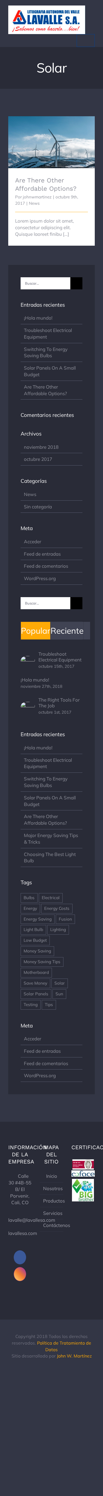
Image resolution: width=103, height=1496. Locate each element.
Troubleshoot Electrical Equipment (60, 657)
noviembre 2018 (41, 447)
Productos (51, 1201)
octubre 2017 (38, 459)
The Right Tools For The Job (59, 702)
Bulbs (29, 897)
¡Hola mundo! (38, 318)
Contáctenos (51, 1225)
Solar (59, 983)
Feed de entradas (42, 554)
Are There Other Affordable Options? (51, 125)
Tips (49, 1004)
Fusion (65, 919)
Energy (30, 908)
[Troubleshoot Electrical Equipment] (28, 659)
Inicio (51, 1176)
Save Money (35, 983)
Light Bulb (33, 929)
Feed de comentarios (46, 566)
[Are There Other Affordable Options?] (51, 142)
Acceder (32, 541)
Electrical (51, 897)
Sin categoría (38, 506)
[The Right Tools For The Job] (28, 705)
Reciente (67, 630)
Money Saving (37, 951)
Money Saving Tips (42, 961)
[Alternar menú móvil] (86, 40)
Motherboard (36, 972)
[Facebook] (20, 1257)
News (34, 203)
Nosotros (51, 1188)
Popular (35, 630)
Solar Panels (36, 993)
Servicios (51, 1213)
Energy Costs (56, 908)
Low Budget (35, 940)
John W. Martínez (74, 1356)
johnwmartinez (37, 197)
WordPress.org (40, 578)
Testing (31, 1004)
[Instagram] (20, 1274)
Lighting (58, 929)
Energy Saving (38, 919)
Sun (59, 993)
